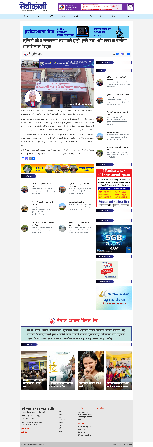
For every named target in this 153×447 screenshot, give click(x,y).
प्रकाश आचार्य (81, 429)
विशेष (101, 16)
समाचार (38, 16)
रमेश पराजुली (81, 432)
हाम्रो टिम (24, 432)
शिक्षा (60, 431)
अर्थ (60, 428)
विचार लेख (89, 16)
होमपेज (26, 16)
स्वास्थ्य (61, 422)
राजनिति (51, 16)
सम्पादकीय (76, 16)
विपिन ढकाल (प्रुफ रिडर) (84, 435)
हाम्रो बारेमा (25, 428)
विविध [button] (114, 16)
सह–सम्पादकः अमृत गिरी (84, 427)
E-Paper (127, 16)
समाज (63, 16)
